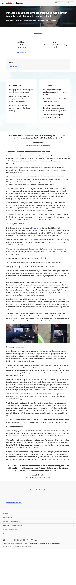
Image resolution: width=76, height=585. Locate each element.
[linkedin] (24, 540)
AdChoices (30, 546)
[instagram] (18, 540)
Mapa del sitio (55, 543)
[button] (7, 540)
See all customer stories (14, 503)
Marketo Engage (14, 66)
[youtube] (27, 540)
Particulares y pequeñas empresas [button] (12, 525)
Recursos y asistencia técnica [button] (11, 530)
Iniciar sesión (58, 3)
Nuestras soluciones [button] (8, 517)
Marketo (35, 228)
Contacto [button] (5, 513)
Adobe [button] (5, 534)
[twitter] (21, 540)
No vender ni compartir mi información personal (14, 546)
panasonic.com (21, 52)
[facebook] (14, 540)
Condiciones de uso (34, 543)
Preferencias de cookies (45, 543)
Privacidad (26, 543)
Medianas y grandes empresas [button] (11, 521)
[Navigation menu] (3, 3)
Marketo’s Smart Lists (57, 299)
